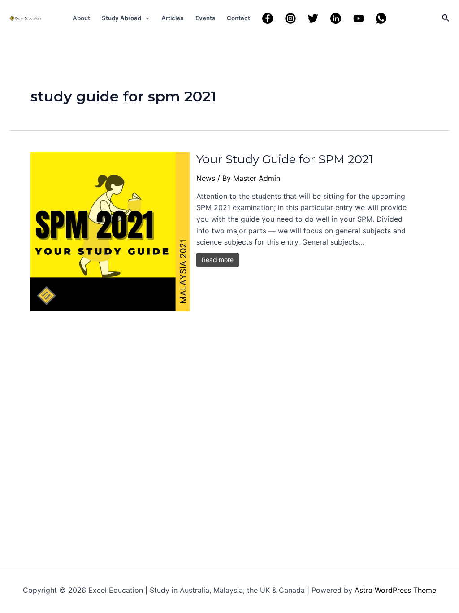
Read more (218, 259)
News (205, 178)
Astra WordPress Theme (395, 590)
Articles (172, 18)
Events (205, 18)
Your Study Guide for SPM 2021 (284, 159)
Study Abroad (121, 18)
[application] (145, 18)
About (81, 18)
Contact (238, 18)
